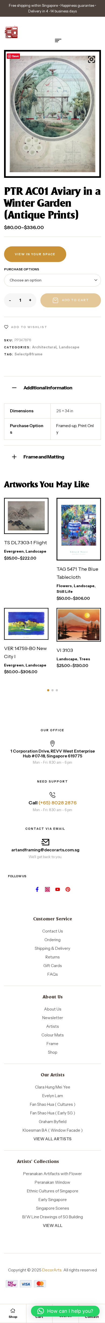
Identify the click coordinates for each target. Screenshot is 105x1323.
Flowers (64, 586)
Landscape (69, 347)
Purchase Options (21, 269)
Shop (13, 1317)
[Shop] (12, 1310)
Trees (84, 659)
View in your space (35, 254)
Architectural (44, 347)
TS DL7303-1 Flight (25, 543)
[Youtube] (57, 889)
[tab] (52, 387)
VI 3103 (65, 650)
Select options (24, 510)
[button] (92, 59)
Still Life (65, 591)
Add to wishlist (29, 327)
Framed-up (66, 425)
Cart (39, 1317)
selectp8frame (29, 354)
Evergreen (14, 551)
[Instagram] (47, 889)
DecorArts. (52, 1270)
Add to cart (75, 300)
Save (15, 56)
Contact (92, 1317)
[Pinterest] (67, 889)
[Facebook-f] (37, 889)
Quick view (32, 528)
